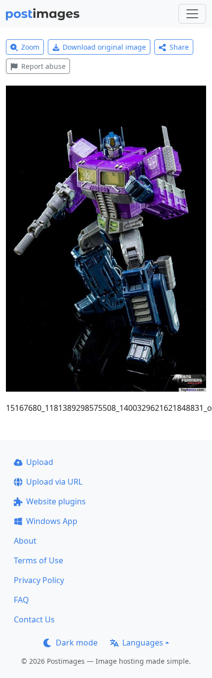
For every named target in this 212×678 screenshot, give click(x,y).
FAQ (21, 599)
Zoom (30, 47)
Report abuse (43, 66)
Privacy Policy (39, 580)
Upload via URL (54, 481)
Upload (39, 462)
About (25, 540)
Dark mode (77, 642)
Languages (142, 642)
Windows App (51, 521)
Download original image (104, 47)
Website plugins (56, 501)
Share (179, 47)
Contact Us (34, 619)
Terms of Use (38, 560)
